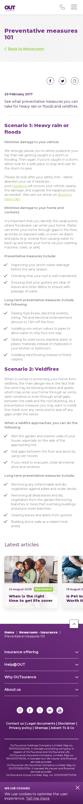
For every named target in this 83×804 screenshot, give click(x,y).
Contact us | (16, 723)
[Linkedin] (49, 711)
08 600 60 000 (62, 7)
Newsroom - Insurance (38, 632)
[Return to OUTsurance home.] (9, 8)
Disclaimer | (67, 723)
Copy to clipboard (75, 81)
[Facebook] (30, 711)
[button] (74, 623)
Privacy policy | (21, 728)
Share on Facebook (50, 81)
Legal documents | (42, 723)
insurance (20, 186)
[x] (40, 711)
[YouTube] (59, 711)
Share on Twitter (62, 81)
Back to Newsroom (26, 49)
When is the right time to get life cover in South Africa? (31, 582)
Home (9, 632)
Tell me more (38, 798)
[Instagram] (20, 711)
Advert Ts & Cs (62, 728)
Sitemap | (42, 728)
